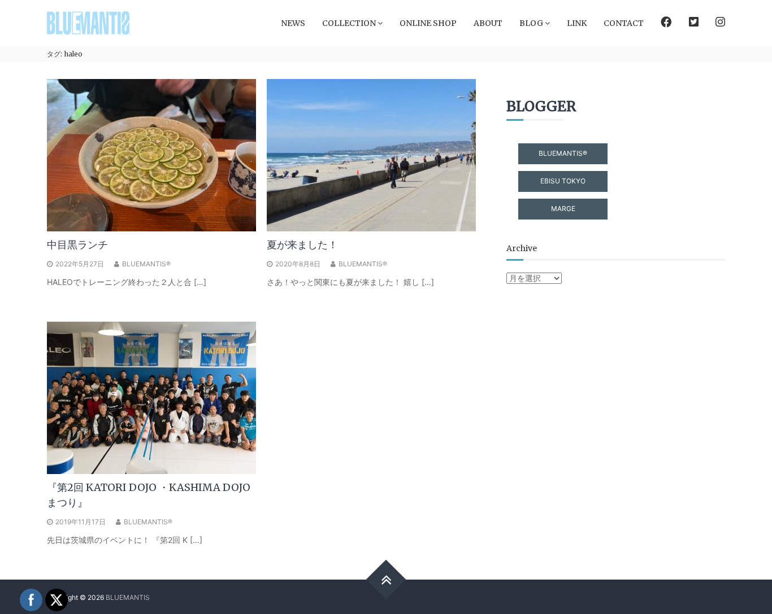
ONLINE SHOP (428, 23)
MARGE (563, 208)
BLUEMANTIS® (146, 264)
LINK (577, 23)
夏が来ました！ (302, 244)
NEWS (293, 23)
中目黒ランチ (77, 244)
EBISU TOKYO (562, 181)
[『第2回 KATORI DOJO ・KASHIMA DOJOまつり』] (151, 397)
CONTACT (624, 23)
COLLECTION (349, 23)
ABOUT (488, 23)
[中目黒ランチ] (151, 154)
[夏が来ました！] (371, 154)
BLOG (531, 23)
